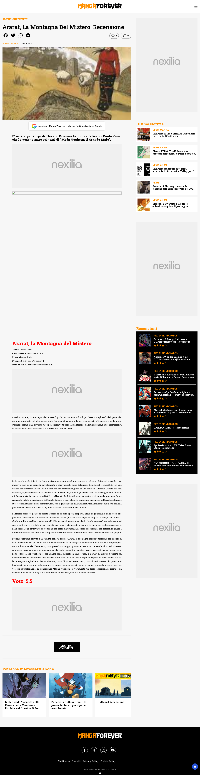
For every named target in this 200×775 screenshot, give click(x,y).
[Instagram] (101, 748)
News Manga (160, 130)
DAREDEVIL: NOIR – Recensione (171, 427)
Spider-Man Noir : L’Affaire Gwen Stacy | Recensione (172, 446)
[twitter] (13, 37)
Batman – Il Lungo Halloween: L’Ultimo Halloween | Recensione (172, 340)
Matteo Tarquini (10, 43)
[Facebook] (83, 748)
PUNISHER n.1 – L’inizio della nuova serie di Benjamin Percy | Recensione (174, 375)
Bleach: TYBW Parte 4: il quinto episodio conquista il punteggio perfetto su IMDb (170, 205)
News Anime (160, 147)
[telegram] (28, 37)
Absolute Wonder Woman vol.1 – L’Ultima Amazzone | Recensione (172, 358)
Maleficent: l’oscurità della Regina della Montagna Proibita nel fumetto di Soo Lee (22, 705)
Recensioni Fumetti (15, 19)
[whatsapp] (21, 37)
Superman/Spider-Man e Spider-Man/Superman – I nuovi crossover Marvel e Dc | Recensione (173, 393)
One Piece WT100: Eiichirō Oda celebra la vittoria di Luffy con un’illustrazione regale (173, 134)
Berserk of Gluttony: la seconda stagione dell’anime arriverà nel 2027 (173, 187)
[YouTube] (111, 748)
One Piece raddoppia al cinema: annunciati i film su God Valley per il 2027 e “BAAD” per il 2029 (173, 170)
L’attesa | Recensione (111, 702)
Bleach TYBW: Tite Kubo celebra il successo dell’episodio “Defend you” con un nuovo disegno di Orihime (174, 152)
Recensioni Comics (166, 335)
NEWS (156, 182)
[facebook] (5, 37)
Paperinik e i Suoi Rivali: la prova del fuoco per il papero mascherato (69, 705)
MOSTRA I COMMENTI (66, 647)
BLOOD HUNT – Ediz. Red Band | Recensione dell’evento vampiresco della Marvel (173, 464)
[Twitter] (92, 748)
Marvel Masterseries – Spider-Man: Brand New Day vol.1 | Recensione (173, 411)
